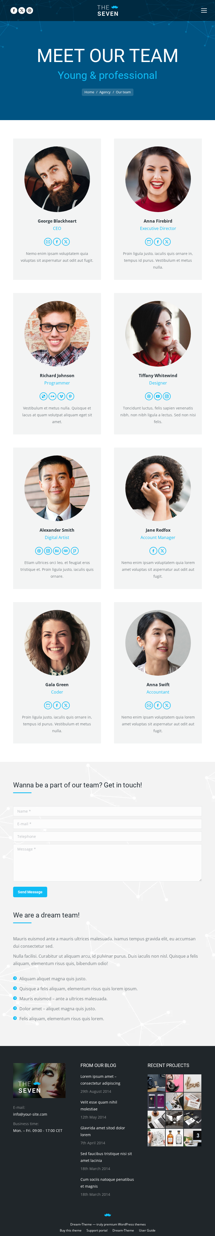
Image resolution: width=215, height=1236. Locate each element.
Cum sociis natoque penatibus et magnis (107, 1183)
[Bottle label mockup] (175, 1138)
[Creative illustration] (193, 1083)
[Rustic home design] (157, 1120)
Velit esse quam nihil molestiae (98, 1105)
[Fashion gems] (175, 1083)
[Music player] (175, 1102)
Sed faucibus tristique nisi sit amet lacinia (106, 1157)
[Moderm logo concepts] (175, 1120)
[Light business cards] (193, 1102)
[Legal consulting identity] (193, 1120)
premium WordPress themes (125, 1224)
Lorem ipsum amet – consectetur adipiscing (100, 1080)
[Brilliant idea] (157, 1083)
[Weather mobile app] (157, 1102)
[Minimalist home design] (193, 1138)
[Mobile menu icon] (204, 10)
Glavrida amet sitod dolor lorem (102, 1131)
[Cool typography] (157, 1138)
